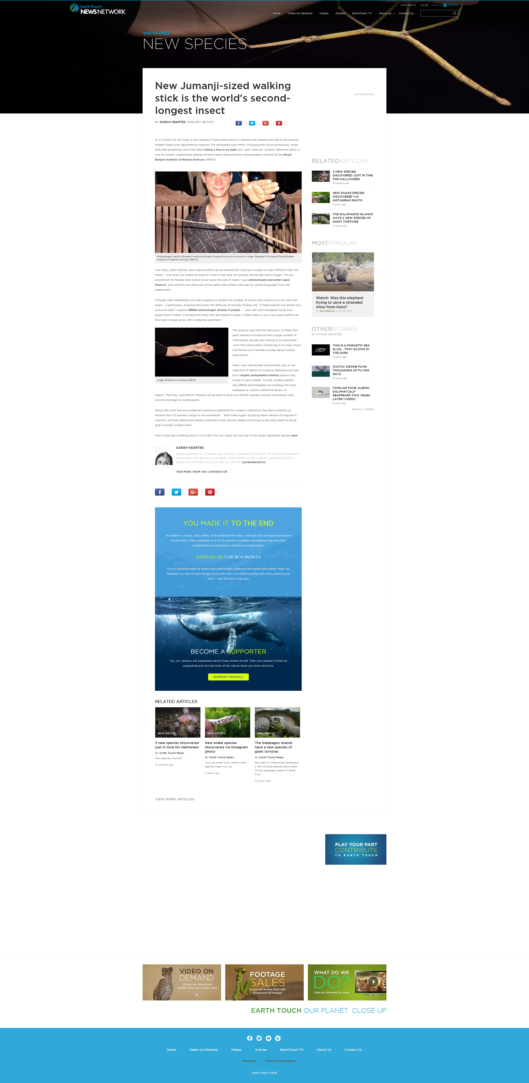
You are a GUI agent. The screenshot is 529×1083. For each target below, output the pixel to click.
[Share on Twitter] (254, 123)
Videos (323, 13)
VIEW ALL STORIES (363, 409)
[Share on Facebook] (241, 123)
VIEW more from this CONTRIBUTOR (201, 471)
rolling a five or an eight (220, 149)
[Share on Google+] (268, 123)
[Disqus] (231, 890)
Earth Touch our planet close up (97, 8)
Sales (424, 5)
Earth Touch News (172, 752)
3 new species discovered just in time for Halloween (353, 175)
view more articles (174, 799)
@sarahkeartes (254, 462)
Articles (340, 13)
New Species (195, 44)
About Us (385, 13)
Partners (249, 1061)
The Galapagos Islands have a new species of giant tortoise (273, 747)
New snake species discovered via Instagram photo (226, 747)
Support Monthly (228, 677)
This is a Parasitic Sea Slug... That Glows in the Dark (351, 349)
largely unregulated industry (259, 375)
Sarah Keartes (172, 122)
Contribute (408, 5)
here (294, 435)
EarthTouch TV (362, 13)
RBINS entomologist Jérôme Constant (214, 309)
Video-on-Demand (300, 13)
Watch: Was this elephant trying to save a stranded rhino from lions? (339, 302)
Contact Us (406, 13)
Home (277, 13)
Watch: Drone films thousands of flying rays (351, 370)
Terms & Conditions (280, 1061)
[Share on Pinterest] (281, 123)
